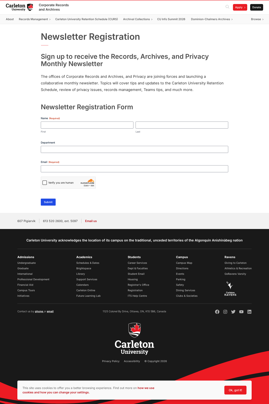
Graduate (23, 268)
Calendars (82, 284)
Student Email (136, 273)
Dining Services (185, 290)
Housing (133, 279)
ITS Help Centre (137, 295)
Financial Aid (25, 284)
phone (39, 311)
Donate (256, 7)
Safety (180, 284)
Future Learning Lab (88, 295)
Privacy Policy (110, 361)
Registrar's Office (138, 284)
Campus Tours (26, 290)
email (50, 311)
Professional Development (33, 279)
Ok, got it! (235, 390)
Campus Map (184, 262)
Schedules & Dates (87, 262)
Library (80, 273)
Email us (91, 221)
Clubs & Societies (187, 295)
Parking (180, 279)
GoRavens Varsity (235, 273)
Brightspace (83, 268)
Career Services (137, 262)
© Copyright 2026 (155, 361)
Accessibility (132, 361)
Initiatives (23, 295)
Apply (238, 7)
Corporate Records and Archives (54, 7)
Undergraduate (26, 262)
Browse (256, 19)
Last (138, 131)
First (43, 131)
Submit (48, 202)
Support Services (86, 279)
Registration (135, 290)
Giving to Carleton (235, 262)
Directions (182, 268)
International (25, 273)
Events (180, 273)
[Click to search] (227, 7)
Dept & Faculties (138, 268)
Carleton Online (85, 290)
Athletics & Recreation (238, 268)
